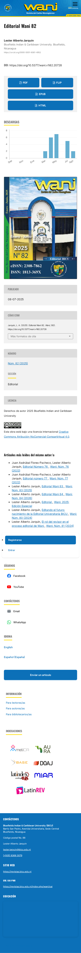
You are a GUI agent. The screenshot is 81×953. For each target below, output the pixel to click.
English (8, 647)
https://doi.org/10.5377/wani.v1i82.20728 (35, 65)
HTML (42, 105)
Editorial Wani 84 (53, 494)
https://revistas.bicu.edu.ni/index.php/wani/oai (27, 886)
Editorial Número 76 (36, 466)
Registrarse (15, 539)
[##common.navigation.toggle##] (75, 4)
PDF (25, 82)
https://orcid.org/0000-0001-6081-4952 (22, 52)
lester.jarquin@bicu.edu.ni (17, 849)
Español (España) (14, 657)
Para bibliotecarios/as (19, 714)
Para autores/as (15, 708)
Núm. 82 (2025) (18, 363)
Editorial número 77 (35, 478)
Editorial (47, 502)
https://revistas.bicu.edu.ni (17, 871)
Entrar (11, 550)
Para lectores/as (15, 702)
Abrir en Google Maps (19, 945)
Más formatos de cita (23, 336)
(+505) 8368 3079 (12, 855)
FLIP (59, 82)
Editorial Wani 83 (53, 486)
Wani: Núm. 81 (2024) (60, 525)
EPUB (42, 94)
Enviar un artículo (40, 675)
